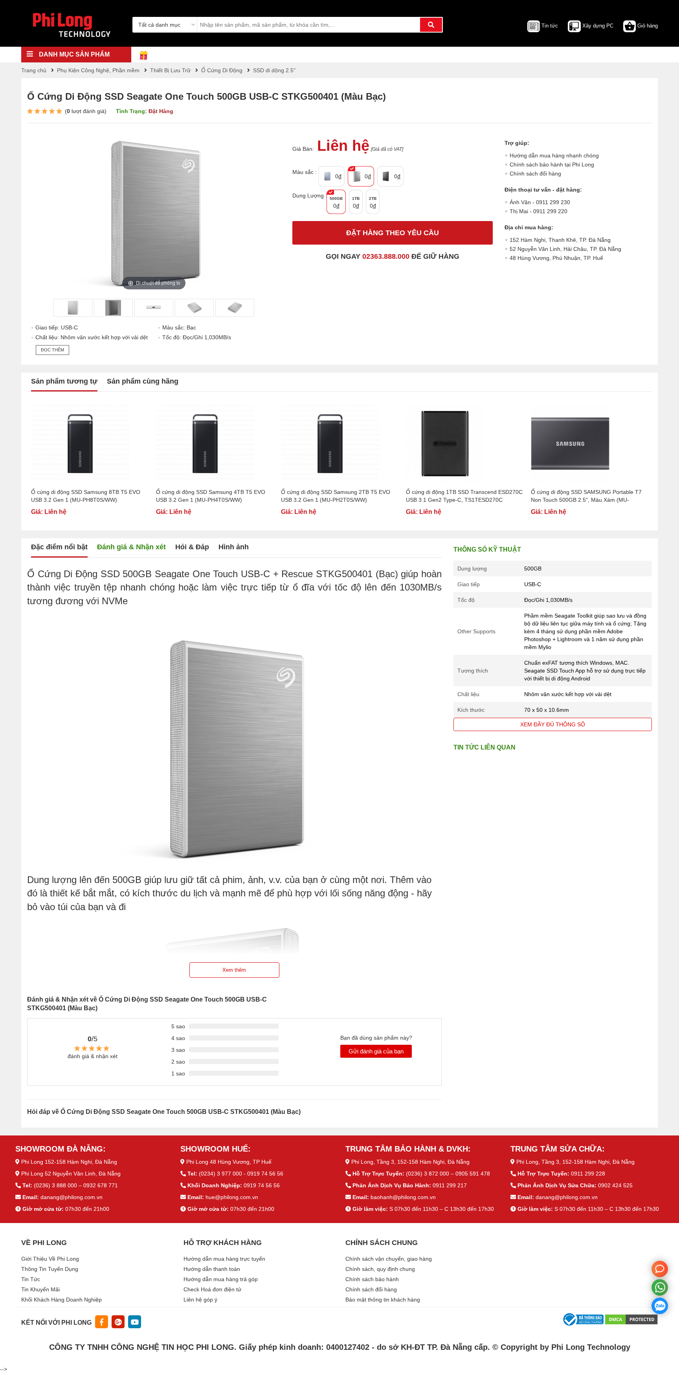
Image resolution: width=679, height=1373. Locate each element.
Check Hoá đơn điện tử (212, 1289)
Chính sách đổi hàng (535, 173)
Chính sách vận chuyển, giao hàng (388, 1259)
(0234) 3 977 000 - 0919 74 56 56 (241, 1173)
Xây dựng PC (597, 26)
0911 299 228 (588, 1173)
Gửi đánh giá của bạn (376, 1051)
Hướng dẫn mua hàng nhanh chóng (554, 155)
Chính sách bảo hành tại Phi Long (552, 164)
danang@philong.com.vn (71, 1197)
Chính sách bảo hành (372, 1279)
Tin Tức (30, 1279)
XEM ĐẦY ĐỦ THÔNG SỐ (552, 724)
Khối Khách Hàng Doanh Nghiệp (61, 1299)
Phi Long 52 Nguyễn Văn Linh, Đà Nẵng (71, 1173)
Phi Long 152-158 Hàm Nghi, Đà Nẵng (69, 1162)
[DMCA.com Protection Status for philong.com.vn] (631, 1319)
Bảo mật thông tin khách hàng (382, 1299)
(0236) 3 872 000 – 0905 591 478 (448, 1173)
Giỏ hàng (647, 26)
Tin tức (549, 26)
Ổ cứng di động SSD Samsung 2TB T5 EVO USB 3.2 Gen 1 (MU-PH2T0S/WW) (335, 496)
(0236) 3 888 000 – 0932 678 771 (76, 1185)
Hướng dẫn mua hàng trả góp (221, 1279)
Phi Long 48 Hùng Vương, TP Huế (229, 1162)
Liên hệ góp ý (200, 1299)
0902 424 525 (615, 1185)
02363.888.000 (385, 256)
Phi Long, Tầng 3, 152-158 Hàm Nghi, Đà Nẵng (410, 1162)
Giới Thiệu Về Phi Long (50, 1259)
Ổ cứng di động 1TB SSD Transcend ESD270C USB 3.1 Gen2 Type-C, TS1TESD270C (464, 496)
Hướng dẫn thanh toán (212, 1269)
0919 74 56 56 (262, 1185)
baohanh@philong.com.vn (403, 1197)
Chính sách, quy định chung (380, 1269)
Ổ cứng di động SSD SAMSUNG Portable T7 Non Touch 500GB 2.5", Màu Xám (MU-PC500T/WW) (586, 496)
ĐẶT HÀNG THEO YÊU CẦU (392, 233)
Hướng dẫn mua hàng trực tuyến (224, 1259)
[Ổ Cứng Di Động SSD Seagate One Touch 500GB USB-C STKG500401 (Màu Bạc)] (73, 308)
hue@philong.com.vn (232, 1197)
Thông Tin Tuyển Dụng (49, 1269)
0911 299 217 (450, 1185)
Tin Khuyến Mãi (40, 1289)
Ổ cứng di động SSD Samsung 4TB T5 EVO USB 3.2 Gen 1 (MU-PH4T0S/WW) (210, 496)
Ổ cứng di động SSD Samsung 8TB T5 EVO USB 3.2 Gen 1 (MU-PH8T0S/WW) (85, 496)
